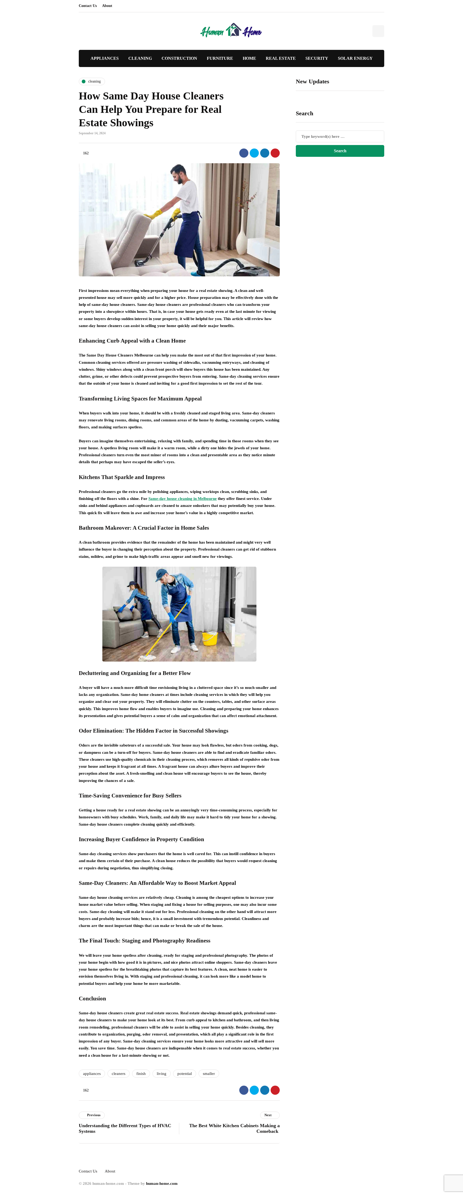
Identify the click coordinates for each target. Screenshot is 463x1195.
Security (316, 58)
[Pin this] (275, 153)
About (107, 6)
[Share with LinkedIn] (264, 153)
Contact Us (88, 6)
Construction (179, 58)
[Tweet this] (254, 153)
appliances (92, 1073)
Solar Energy (355, 58)
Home (249, 58)
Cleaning (140, 58)
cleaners (118, 1073)
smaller (209, 1073)
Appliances (105, 58)
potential (184, 1073)
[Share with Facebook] (243, 153)
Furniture (220, 58)
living (161, 1073)
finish (141, 1073)
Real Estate (281, 58)
